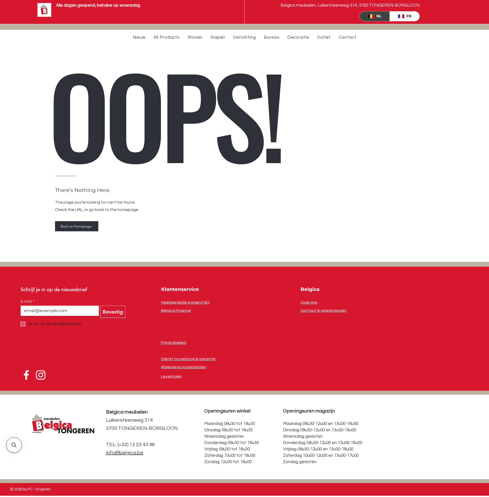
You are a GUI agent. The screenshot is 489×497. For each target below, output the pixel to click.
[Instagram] (41, 375)
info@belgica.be (124, 452)
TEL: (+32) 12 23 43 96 (130, 444)
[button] (14, 445)
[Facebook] (26, 375)
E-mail (27, 301)
